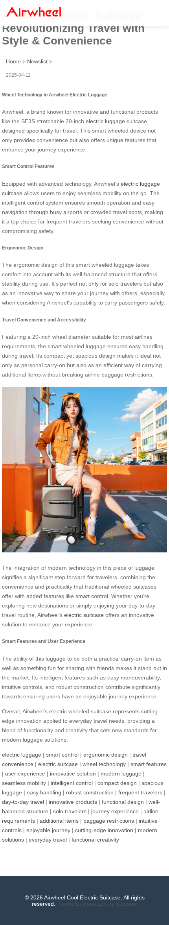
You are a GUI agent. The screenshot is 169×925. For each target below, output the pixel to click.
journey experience (115, 811)
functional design (123, 802)
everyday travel (48, 839)
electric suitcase (84, 615)
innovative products (73, 802)
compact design (117, 783)
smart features (148, 764)
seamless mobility (24, 783)
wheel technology (104, 764)
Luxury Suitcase (117, 904)
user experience (25, 773)
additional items (59, 821)
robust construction (90, 792)
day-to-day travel (23, 802)
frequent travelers (140, 792)
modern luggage (121, 773)
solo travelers (69, 811)
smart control (62, 754)
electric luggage (105, 121)
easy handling (44, 792)
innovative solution (73, 773)
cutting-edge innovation (104, 830)
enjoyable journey (48, 830)
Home (13, 61)
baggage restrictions (108, 821)
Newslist (37, 61)
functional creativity (95, 839)
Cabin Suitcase (77, 904)
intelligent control (72, 783)
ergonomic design (105, 754)
